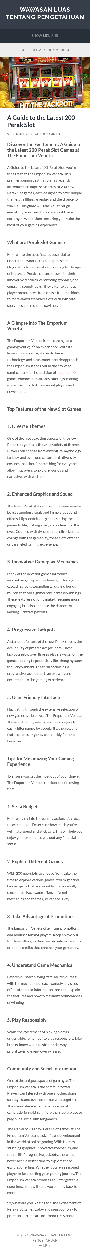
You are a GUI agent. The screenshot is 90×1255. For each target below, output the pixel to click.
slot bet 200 (66, 372)
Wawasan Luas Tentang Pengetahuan (45, 13)
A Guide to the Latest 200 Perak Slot (41, 121)
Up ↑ (47, 1245)
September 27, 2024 (22, 134)
